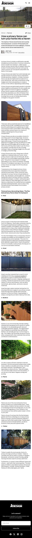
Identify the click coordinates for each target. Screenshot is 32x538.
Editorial (3, 33)
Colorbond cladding (20, 276)
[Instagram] (21, 534)
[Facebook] (10, 534)
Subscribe (16, 528)
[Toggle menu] (29, 2)
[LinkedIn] (18, 534)
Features (9, 33)
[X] (14, 534)
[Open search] (26, 2)
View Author (21, 52)
